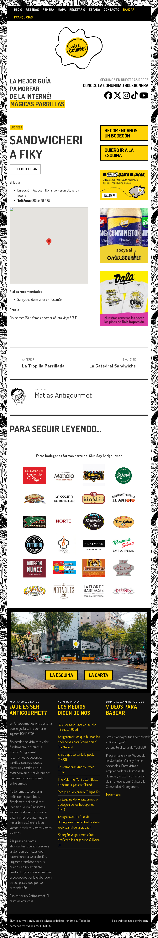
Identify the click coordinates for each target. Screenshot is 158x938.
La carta (98, 675)
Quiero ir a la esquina (119, 152)
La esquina (61, 675)
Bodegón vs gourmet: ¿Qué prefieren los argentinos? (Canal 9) (79, 839)
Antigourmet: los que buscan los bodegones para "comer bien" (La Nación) (79, 742)
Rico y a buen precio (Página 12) (79, 792)
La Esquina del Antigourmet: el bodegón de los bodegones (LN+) (78, 804)
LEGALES (45, 926)
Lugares (16, 127)
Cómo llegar (27, 169)
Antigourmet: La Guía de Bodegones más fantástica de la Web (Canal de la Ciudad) (79, 822)
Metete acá (113, 794)
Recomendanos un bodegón (121, 133)
